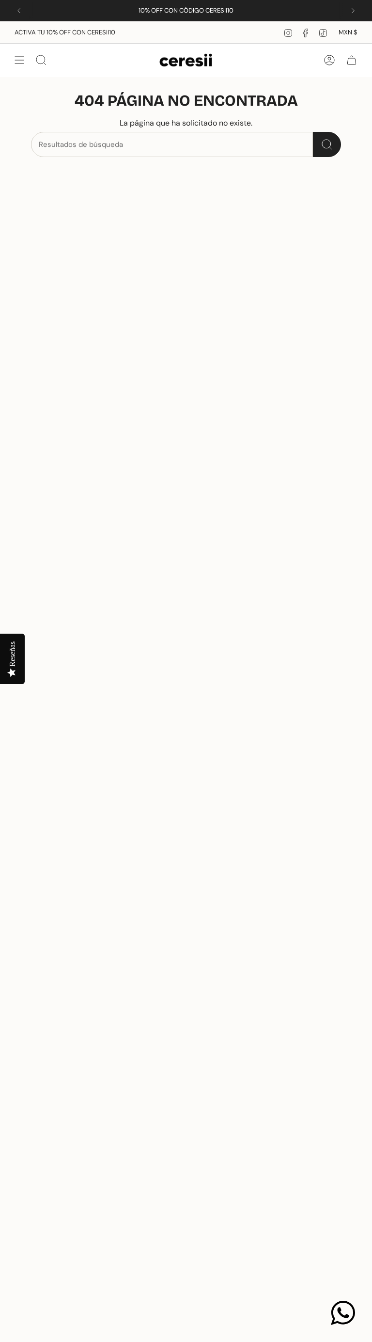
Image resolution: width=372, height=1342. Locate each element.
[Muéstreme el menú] (19, 60)
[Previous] (19, 10)
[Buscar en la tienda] (327, 144)
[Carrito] (352, 60)
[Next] (353, 10)
